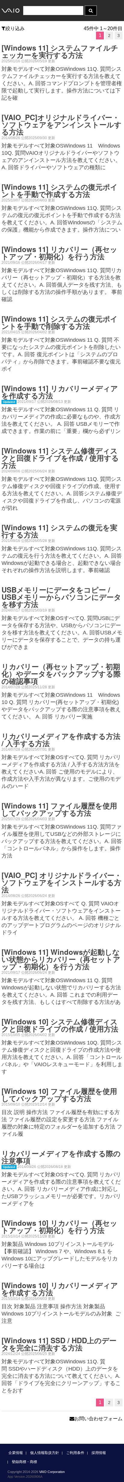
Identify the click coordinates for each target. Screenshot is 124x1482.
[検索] (91, 10)
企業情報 (15, 1453)
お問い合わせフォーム (98, 1418)
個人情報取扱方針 (44, 1453)
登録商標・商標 (24, 1462)
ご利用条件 (75, 1453)
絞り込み (15, 28)
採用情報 (98, 1453)
